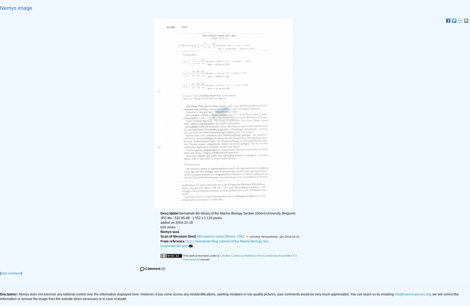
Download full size (174, 246)
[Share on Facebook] (448, 20)
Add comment (11, 273)
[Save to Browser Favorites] (460, 20)
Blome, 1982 (221, 236)
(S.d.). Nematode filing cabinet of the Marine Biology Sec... (228, 241)
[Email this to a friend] (466, 20)
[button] (247, 236)
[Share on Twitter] (454, 20)
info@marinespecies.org (413, 294)
